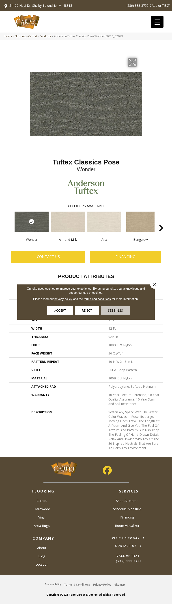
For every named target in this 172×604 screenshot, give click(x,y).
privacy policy (63, 299)
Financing (127, 517)
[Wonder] (31, 221)
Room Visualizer (127, 525)
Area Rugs (42, 525)
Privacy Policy (102, 584)
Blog (41, 556)
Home (8, 36)
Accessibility (52, 584)
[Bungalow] (140, 221)
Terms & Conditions (77, 584)
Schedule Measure (127, 509)
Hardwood (42, 509)
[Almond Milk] (68, 221)
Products (45, 36)
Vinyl (41, 517)
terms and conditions (97, 299)
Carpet (32, 36)
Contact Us (48, 256)
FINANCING (125, 256)
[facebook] (107, 470)
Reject (87, 310)
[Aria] (104, 221)
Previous (11, 221)
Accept (60, 310)
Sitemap (119, 584)
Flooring (20, 36)
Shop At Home (127, 500)
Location (41, 564)
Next (160, 221)
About (41, 547)
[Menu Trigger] (157, 22)
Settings (115, 310)
